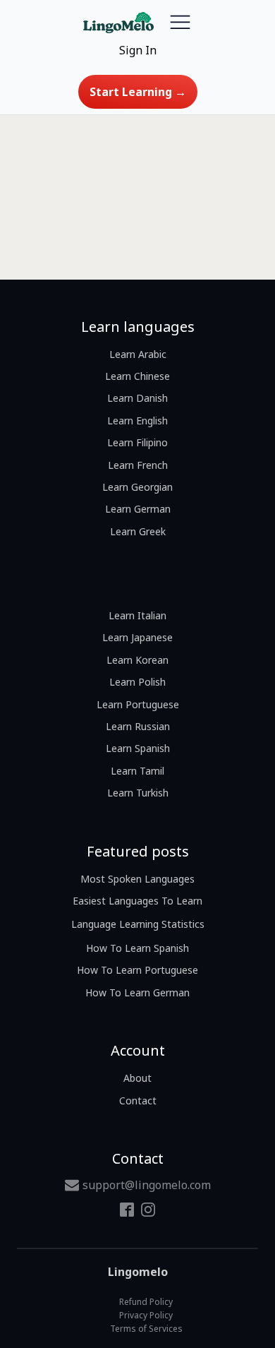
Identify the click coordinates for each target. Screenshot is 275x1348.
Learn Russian (138, 726)
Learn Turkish (138, 792)
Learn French (138, 465)
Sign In (138, 50)
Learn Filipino (137, 442)
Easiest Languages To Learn (137, 900)
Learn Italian (137, 615)
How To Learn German (137, 992)
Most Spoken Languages (137, 878)
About (137, 1078)
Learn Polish (137, 681)
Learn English (137, 420)
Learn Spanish (138, 748)
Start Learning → (138, 92)
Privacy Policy (146, 1315)
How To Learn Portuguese (137, 970)
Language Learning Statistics (137, 924)
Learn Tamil (137, 770)
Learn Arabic (137, 354)
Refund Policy (146, 1302)
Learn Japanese (137, 637)
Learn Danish (137, 398)
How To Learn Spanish (137, 948)
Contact (138, 1100)
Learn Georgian (137, 487)
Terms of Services (146, 1329)
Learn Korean (137, 660)
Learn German (138, 508)
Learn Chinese (137, 376)
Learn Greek (138, 531)
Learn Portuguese (138, 704)
